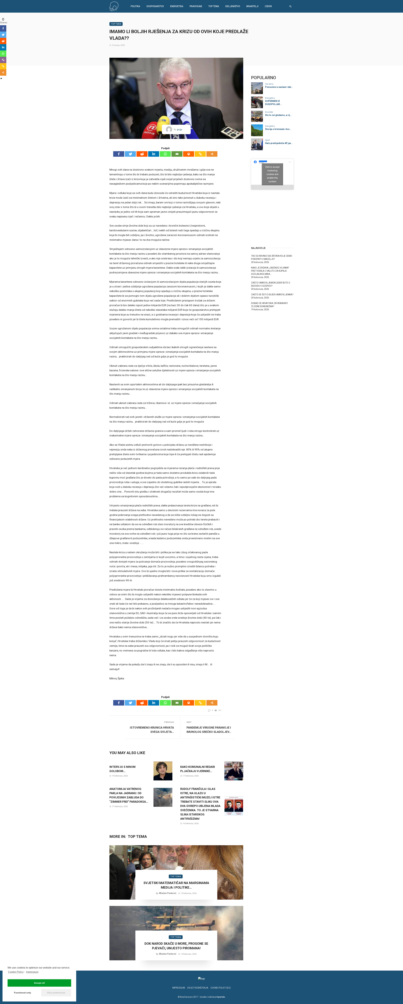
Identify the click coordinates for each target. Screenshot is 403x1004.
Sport (267, 140)
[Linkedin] (153, 154)
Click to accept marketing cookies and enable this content (272, 174)
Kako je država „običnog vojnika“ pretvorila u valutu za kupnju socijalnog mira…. (270, 270)
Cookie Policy (16, 972)
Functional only (22, 992)
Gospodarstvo (155, 6)
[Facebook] (118, 154)
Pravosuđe (196, 6)
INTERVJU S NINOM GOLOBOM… (122, 769)
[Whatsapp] (165, 154)
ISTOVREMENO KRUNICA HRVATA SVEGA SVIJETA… (152, 729)
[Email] (176, 154)
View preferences (56, 992)
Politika (135, 6)
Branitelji (252, 6)
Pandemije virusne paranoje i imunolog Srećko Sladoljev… (209, 729)
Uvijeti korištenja (197, 987)
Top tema (213, 6)
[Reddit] (142, 154)
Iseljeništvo (232, 6)
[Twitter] (130, 154)
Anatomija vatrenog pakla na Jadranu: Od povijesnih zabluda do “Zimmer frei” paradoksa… (128, 795)
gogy (179, 129)
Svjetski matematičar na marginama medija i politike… (176, 885)
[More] (211, 154)
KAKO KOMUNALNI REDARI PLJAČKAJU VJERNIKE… (197, 769)
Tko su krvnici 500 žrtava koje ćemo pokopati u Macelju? (271, 257)
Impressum (32, 972)
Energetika (176, 6)
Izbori (268, 6)
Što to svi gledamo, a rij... (278, 115)
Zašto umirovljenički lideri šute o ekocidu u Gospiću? (270, 284)
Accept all (39, 983)
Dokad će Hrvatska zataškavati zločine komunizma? (269, 305)
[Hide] (1, 78)
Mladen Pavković (167, 893)
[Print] (188, 154)
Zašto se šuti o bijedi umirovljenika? (272, 294)
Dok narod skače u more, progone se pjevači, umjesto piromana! (176, 946)
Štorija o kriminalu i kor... (278, 129)
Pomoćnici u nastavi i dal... (279, 87)
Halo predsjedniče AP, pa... (279, 143)
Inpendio (221, 997)
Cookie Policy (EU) (220, 987)
